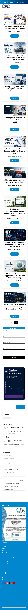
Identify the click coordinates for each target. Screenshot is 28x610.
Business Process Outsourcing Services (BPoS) (13, 569)
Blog (3, 578)
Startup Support (6, 565)
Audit (5, 461)
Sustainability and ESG (7, 567)
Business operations (8, 477)
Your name (5, 330)
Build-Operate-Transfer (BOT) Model (11, 469)
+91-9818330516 (9, 2)
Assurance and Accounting (8, 571)
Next (16, 322)
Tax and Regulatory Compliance (9, 561)
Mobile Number (7, 342)
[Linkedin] (3, 583)
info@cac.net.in (9, 1)
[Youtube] (14, 583)
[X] (9, 583)
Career (4, 550)
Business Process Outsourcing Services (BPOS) (14, 480)
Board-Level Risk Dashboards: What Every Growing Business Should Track (15, 307)
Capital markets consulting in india (11, 486)
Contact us (4, 552)
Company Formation (8, 491)
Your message (6, 348)
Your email (5, 336)
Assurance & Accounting (9, 458)
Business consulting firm (9, 472)
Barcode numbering (8, 463)
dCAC (3, 573)
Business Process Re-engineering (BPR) (12, 483)
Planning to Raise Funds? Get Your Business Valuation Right (14, 120)
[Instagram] (7, 583)
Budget (4, 580)
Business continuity (8, 475)
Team (3, 548)
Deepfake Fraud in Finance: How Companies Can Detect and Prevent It (15, 244)
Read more (14, 35)
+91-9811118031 (18, 1)
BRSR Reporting (7, 466)
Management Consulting (8, 557)
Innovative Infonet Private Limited (17, 608)
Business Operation (6, 563)
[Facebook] (5, 583)
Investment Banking (6, 559)
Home (3, 544)
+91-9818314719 (20, 2)
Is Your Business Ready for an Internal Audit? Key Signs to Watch (14, 151)
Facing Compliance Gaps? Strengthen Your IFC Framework (14, 89)
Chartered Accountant (8, 489)
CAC (21, 31)
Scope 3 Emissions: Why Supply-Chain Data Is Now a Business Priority (15, 276)
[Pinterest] (12, 583)
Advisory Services (7, 455)
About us (4, 546)
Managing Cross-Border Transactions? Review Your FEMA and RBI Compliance (15, 58)
